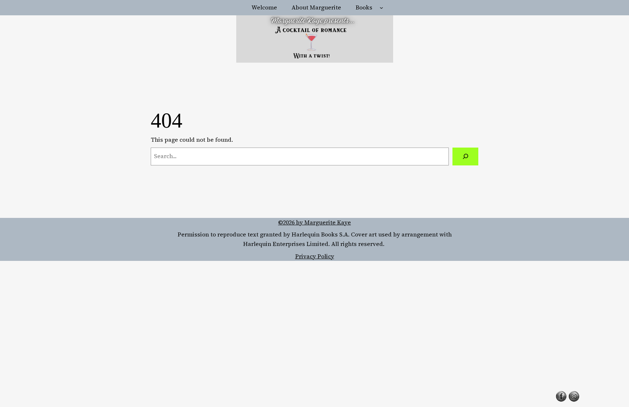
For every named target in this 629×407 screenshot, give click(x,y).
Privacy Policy (314, 256)
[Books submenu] (381, 7)
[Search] (465, 156)
